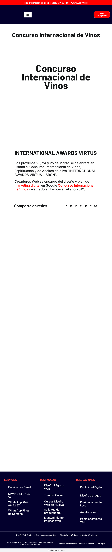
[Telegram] (85, 205)
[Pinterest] (90, 205)
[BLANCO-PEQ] (13, 14)
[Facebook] (66, 205)
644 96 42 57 (63, 2)
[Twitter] (71, 205)
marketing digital (27, 185)
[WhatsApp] (81, 205)
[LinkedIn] (76, 205)
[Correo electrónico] (95, 205)
